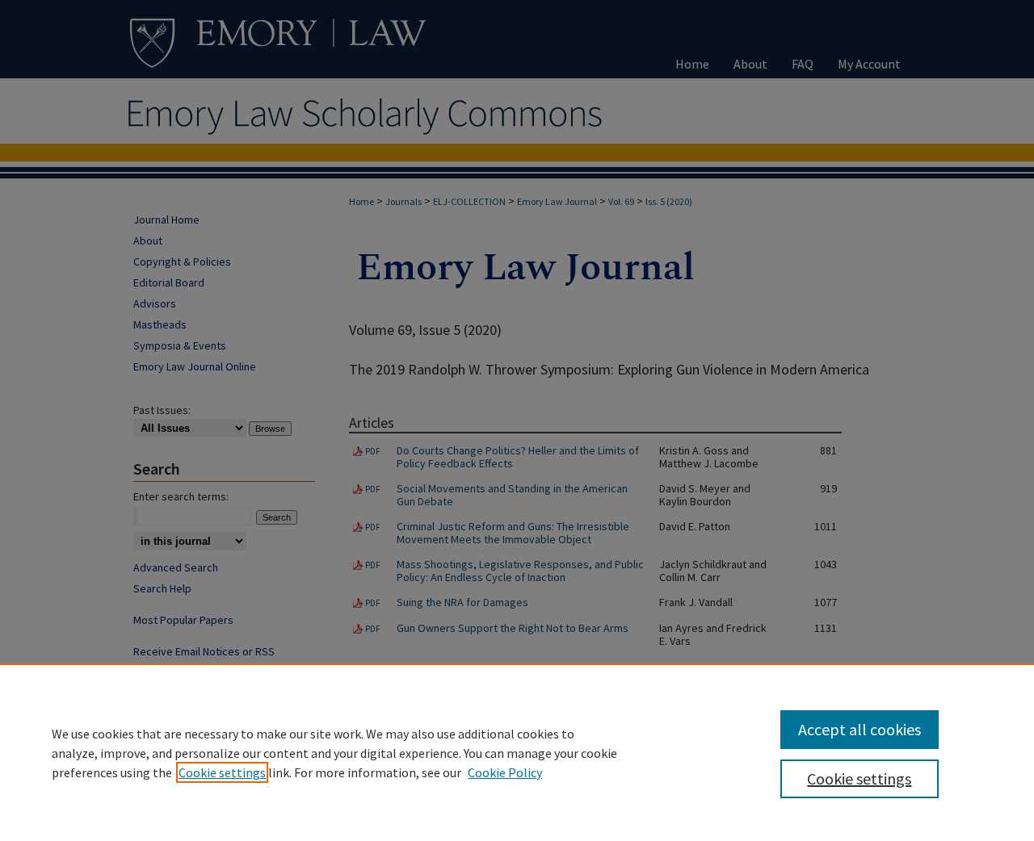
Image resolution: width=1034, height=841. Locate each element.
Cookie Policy (505, 772)
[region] (517, 752)
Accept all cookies (859, 729)
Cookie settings (222, 772)
